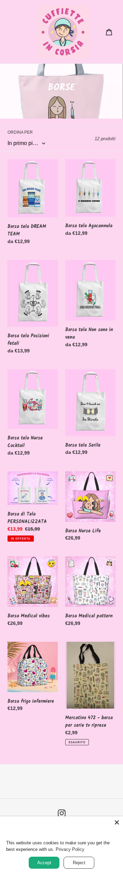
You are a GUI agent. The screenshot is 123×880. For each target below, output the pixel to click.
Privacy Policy (70, 849)
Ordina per (20, 132)
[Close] (116, 822)
